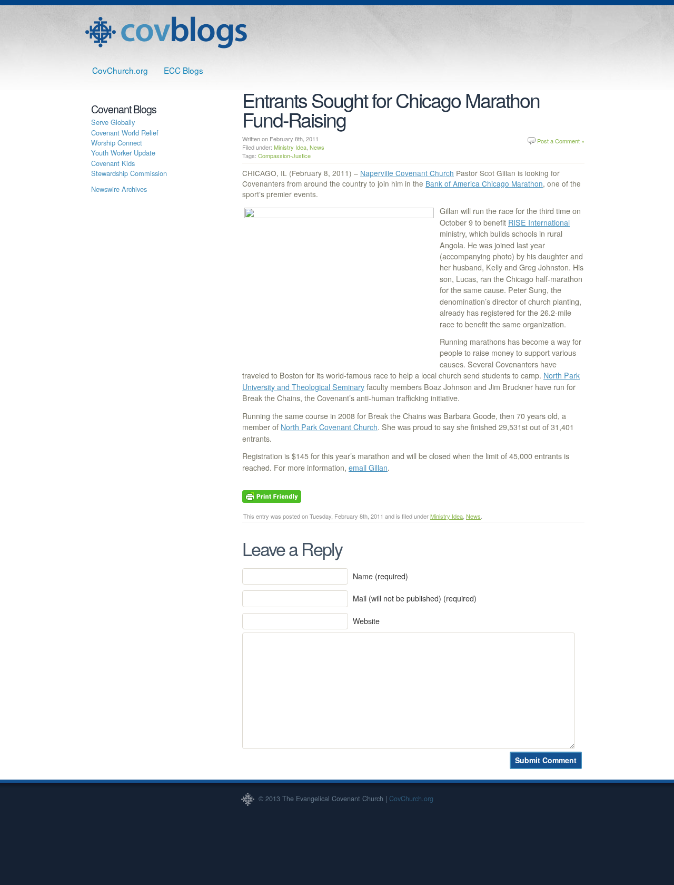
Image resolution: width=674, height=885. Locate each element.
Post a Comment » (560, 141)
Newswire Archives (119, 189)
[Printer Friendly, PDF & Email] (271, 495)
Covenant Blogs (165, 32)
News (317, 147)
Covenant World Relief (124, 133)
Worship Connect (116, 143)
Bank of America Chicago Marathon (484, 183)
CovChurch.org (120, 70)
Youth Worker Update (123, 153)
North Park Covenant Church (329, 427)
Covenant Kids (113, 163)
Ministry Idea (290, 147)
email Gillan (368, 467)
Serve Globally (113, 122)
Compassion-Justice (284, 155)
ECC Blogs (183, 70)
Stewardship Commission (129, 173)
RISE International (539, 222)
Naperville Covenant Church (407, 173)
